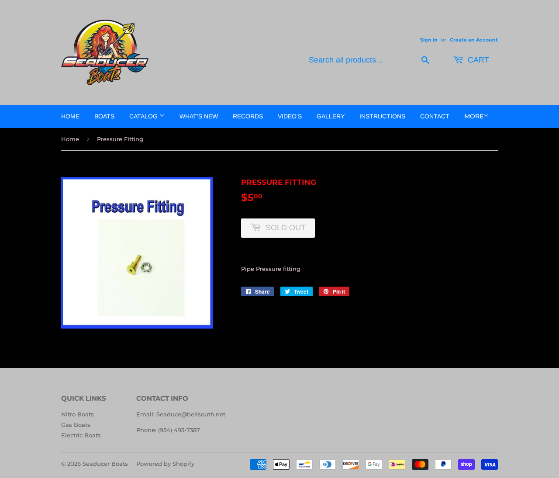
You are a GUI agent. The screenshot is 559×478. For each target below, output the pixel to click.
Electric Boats (81, 435)
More (473, 116)
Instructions (382, 116)
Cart (477, 59)
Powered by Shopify (165, 463)
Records (248, 116)
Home (70, 116)
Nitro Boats (77, 414)
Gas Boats (75, 424)
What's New (198, 116)
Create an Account (474, 40)
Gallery (331, 116)
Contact (434, 116)
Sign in (429, 40)
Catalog (144, 116)
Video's (290, 116)
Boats (104, 116)
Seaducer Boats (105, 463)
